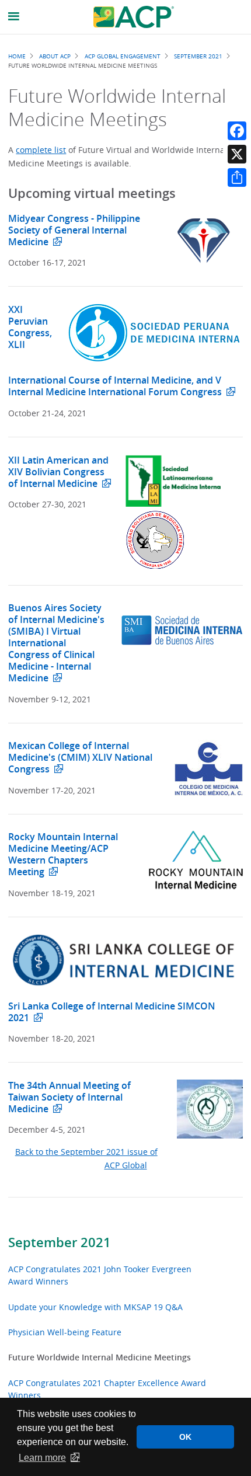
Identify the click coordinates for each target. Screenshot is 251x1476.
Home (17, 56)
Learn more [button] (42, 1458)
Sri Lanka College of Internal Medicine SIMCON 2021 (111, 1012)
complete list (41, 149)
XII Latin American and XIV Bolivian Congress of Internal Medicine (58, 472)
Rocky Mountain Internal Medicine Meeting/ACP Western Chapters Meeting (63, 854)
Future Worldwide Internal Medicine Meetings (99, 1357)
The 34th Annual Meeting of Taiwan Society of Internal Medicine (69, 1097)
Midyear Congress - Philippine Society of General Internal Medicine (74, 230)
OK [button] (185, 1437)
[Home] (133, 17)
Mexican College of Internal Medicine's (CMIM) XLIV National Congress (80, 757)
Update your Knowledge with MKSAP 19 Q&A (95, 1307)
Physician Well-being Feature (64, 1332)
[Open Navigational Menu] (14, 16)
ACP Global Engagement (123, 56)
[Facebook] (237, 130)
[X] (237, 154)
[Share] (237, 177)
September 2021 (59, 1242)
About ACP (55, 56)
